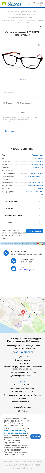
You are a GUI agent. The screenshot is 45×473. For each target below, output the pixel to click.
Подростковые (37, 155)
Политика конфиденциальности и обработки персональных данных (22, 368)
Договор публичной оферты (22, 376)
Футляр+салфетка (36, 182)
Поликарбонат (37, 176)
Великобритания (37, 173)
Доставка (22, 411)
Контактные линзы (22, 385)
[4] (11, 92)
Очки (22, 381)
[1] (4, 92)
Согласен (35, 436)
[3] (9, 92)
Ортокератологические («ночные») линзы (22, 395)
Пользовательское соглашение (22, 372)
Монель (40, 188)
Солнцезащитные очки (22, 392)
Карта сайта (22, 363)
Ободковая (39, 161)
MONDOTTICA (38, 167)
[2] (7, 92)
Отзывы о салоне (22, 360)
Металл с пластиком (35, 164)
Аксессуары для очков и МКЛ (22, 388)
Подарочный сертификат (22, 402)
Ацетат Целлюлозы (35, 185)
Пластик (28, 176)
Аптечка (22, 398)
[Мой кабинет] (33, 4)
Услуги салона (23, 356)
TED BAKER (39, 158)
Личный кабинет (22, 407)
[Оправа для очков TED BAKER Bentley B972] (22, 60)
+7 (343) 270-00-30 (24, 352)
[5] (13, 92)
